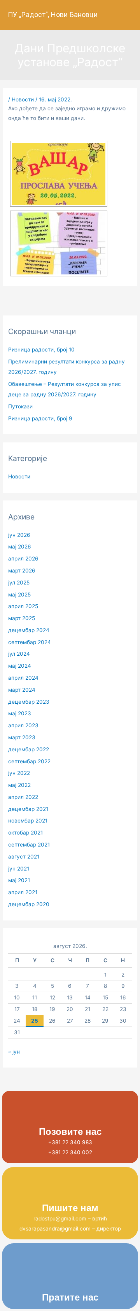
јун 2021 (18, 868)
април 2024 (23, 678)
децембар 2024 (28, 630)
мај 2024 (19, 666)
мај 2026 (19, 546)
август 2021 (23, 856)
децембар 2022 (28, 749)
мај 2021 (19, 880)
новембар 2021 (27, 820)
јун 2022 (19, 773)
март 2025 (21, 618)
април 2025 (23, 606)
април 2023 (23, 725)
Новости (23, 99)
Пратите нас (70, 1297)
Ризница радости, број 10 (41, 349)
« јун (14, 1052)
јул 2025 (19, 582)
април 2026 (23, 558)
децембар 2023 (28, 702)
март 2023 (21, 737)
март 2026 (21, 570)
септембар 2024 (29, 642)
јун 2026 (19, 535)
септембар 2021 (29, 844)
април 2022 (23, 797)
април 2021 (22, 892)
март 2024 (21, 690)
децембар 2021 (28, 809)
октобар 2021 (25, 832)
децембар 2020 (28, 904)
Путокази (20, 406)
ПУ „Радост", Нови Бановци (53, 14)
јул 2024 (19, 654)
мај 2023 (19, 713)
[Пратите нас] (70, 1275)
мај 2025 (19, 594)
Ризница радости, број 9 (40, 418)
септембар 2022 (29, 761)
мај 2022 (19, 785)
